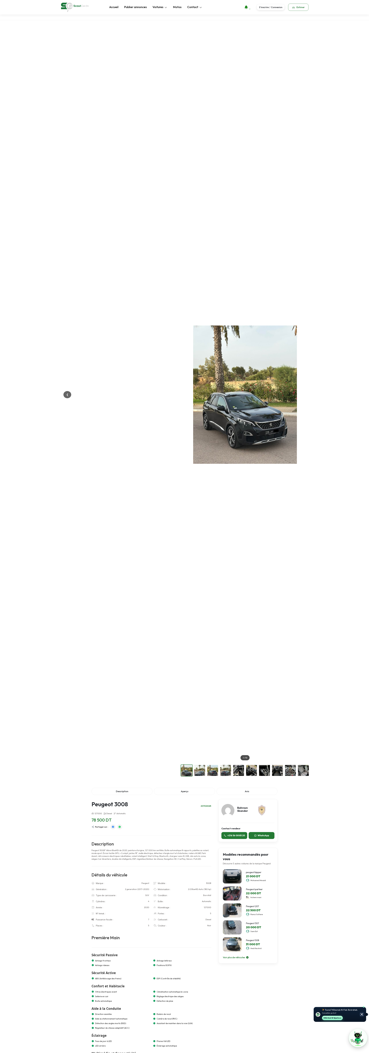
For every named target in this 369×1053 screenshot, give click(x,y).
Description (122, 791)
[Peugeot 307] (232, 927)
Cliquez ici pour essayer (338, 1018)
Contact (192, 7)
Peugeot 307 (252, 923)
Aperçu (184, 791)
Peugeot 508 (252, 940)
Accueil (113, 7)
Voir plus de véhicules (234, 957)
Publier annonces (135, 7)
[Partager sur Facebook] (113, 826)
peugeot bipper (253, 872)
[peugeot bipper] (232, 876)
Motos (177, 7)
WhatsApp (263, 835)
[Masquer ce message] (361, 1014)
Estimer (300, 7)
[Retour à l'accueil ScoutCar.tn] (75, 7)
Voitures (158, 7)
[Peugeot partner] (232, 893)
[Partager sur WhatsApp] (119, 826)
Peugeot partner (254, 889)
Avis (247, 791)
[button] (358, 1038)
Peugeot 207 (252, 906)
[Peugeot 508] (232, 944)
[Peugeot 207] (232, 910)
